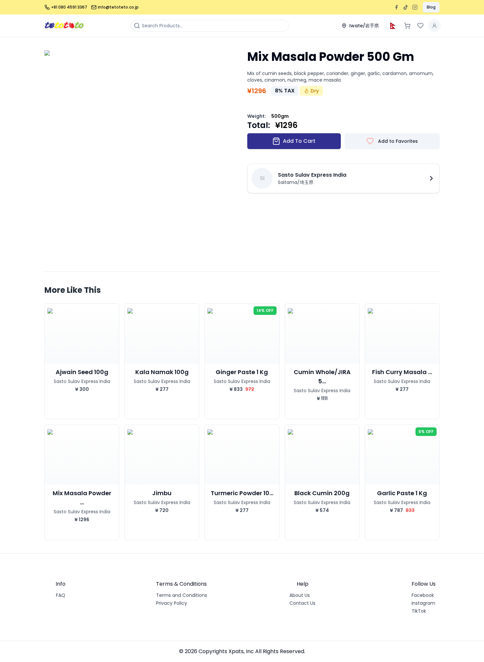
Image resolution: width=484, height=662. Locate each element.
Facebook (423, 595)
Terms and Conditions (181, 595)
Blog (431, 7)
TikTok (419, 611)
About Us (299, 595)
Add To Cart (299, 141)
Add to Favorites (398, 141)
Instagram (423, 603)
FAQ (60, 595)
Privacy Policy (171, 603)
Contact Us (302, 603)
